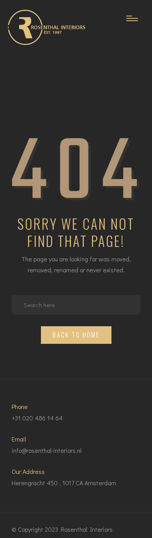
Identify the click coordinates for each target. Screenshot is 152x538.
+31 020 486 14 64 (37, 418)
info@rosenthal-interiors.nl (46, 450)
